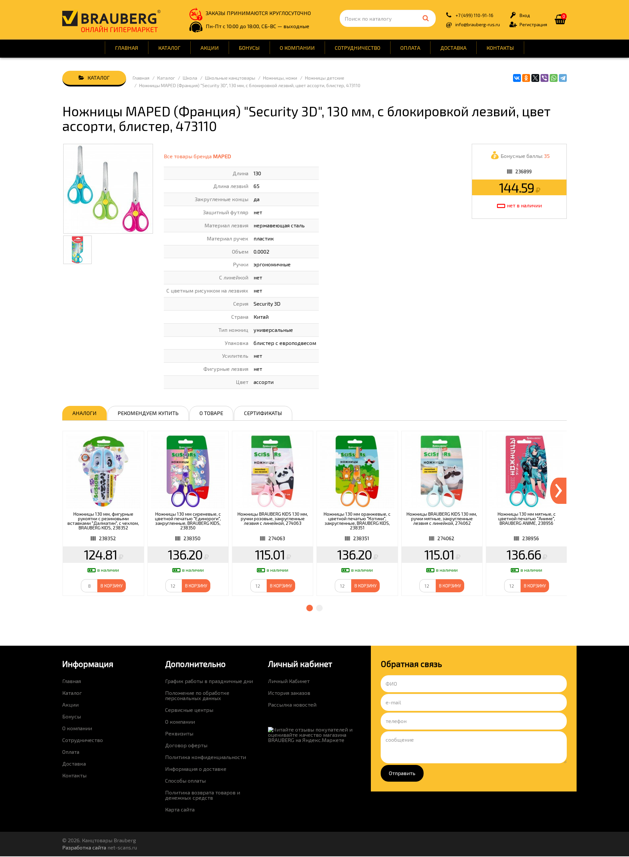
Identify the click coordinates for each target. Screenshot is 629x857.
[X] (535, 78)
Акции (209, 48)
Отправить (402, 773)
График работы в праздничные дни (209, 681)
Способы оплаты (185, 780)
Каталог (169, 48)
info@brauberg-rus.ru (477, 24)
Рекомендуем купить (148, 413)
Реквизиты (179, 733)
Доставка (453, 48)
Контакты (500, 48)
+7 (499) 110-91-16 (474, 15)
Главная (126, 48)
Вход (525, 15)
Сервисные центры (189, 710)
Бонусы (249, 48)
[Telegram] (563, 78)
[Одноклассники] (526, 78)
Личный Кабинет (289, 681)
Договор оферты (186, 745)
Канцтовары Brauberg (111, 18)
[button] (309, 608)
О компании (297, 48)
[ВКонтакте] (517, 78)
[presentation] (558, 491)
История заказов (289, 693)
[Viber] (544, 78)
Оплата (410, 48)
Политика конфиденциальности (205, 757)
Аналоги (84, 413)
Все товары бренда (197, 156)
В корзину (112, 585)
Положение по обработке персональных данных (197, 695)
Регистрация (533, 24)
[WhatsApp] (554, 78)
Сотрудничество (357, 48)
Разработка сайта (84, 847)
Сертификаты (263, 413)
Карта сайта (180, 809)
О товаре (211, 413)
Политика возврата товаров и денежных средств (202, 795)
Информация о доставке (195, 769)
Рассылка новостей (292, 704)
